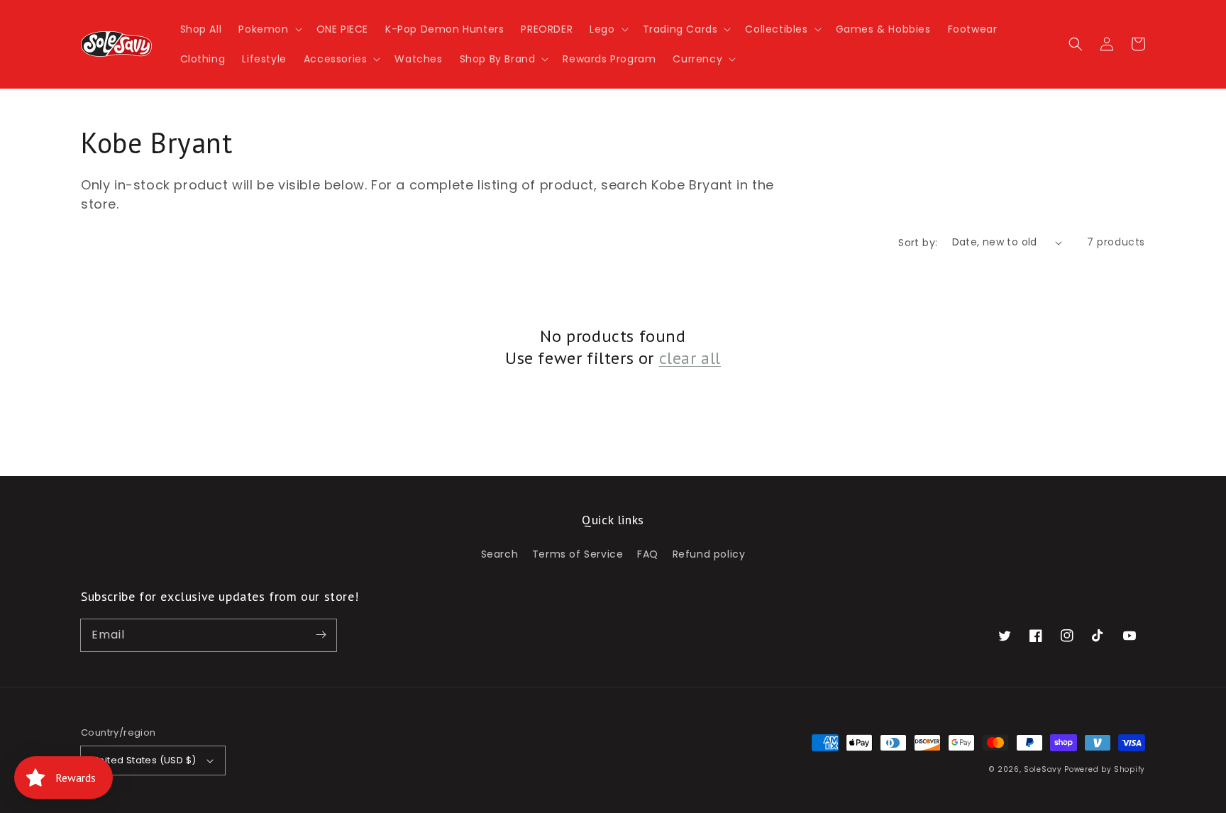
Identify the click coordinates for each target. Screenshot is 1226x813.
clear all (690, 358)
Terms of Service (578, 554)
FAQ (647, 554)
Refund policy (709, 554)
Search (500, 554)
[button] (268, 29)
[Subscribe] (320, 635)
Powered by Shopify (1104, 769)
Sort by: (917, 243)
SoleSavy (1043, 769)
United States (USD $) (144, 760)
